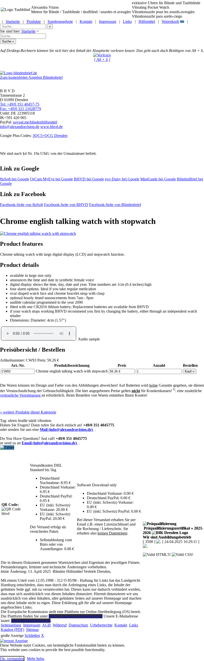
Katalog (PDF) (12, 629)
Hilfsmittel (147, 21)
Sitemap (32, 629)
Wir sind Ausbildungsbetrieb (167, 537)
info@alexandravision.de (19, 126)
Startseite (13, 21)
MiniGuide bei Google (158, 179)
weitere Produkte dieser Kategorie (28, 412)
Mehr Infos (35, 659)
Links (127, 21)
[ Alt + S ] (102, 59)
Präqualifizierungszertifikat (173, 530)
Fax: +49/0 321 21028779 (20, 109)
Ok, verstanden (12, 659)
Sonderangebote (60, 21)
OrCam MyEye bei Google (51, 179)
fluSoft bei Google (14, 179)
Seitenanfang (11, 625)
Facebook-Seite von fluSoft (21, 205)
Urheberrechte (101, 625)
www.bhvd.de (51, 126)
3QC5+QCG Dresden (50, 135)
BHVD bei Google (89, 179)
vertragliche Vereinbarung (21, 395)
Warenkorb (170, 21)
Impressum (107, 21)
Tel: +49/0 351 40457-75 (19, 104)
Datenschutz (78, 625)
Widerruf (60, 625)
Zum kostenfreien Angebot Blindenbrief (31, 77)
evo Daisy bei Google (122, 179)
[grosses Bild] (38, 233)
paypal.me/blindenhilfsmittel (35, 122)
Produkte (34, 21)
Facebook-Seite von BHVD (66, 205)
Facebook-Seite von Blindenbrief (115, 205)
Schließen (32, 635)
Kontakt (86, 21)
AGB (46, 625)
